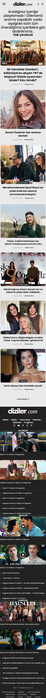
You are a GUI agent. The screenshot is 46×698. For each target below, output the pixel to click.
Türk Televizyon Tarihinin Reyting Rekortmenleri (20, 673)
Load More (22, 399)
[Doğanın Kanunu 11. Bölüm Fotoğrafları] (23, 470)
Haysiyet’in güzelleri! (10, 668)
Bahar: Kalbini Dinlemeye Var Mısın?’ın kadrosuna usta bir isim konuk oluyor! (23, 244)
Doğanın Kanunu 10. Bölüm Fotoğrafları (17, 493)
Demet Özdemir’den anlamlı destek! (23, 134)
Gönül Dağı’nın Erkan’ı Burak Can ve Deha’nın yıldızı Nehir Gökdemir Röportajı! (23, 292)
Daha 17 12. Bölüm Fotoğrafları (13, 488)
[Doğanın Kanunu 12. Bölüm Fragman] (23, 526)
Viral (23, 333)
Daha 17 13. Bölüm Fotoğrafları (12, 454)
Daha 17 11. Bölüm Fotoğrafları (13, 498)
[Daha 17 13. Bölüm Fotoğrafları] (23, 441)
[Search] (42, 4)
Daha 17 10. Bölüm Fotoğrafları (13, 508)
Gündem (23, 127)
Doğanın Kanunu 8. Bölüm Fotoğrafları (16, 513)
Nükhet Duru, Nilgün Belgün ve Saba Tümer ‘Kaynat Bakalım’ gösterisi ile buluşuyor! (23, 340)
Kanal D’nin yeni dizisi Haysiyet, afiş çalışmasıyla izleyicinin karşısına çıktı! (19, 625)
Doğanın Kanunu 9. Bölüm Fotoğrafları (16, 503)
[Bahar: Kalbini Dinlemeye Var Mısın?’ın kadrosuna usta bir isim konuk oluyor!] (23, 221)
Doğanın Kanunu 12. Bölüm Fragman (14, 539)
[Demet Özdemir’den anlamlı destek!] (23, 109)
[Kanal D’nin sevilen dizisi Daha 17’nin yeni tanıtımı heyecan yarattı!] (23, 640)
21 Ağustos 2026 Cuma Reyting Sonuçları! (18, 658)
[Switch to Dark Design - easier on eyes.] (38, 4)
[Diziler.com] (23, 4)
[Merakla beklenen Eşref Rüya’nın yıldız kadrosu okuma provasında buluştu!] (23, 164)
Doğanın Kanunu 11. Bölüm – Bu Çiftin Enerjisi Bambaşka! (23, 583)
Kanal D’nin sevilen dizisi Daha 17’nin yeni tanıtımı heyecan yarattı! (19, 653)
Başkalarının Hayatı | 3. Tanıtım (14, 598)
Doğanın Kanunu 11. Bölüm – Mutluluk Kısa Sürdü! (20, 588)
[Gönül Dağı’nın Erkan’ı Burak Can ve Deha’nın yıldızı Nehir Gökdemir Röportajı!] (23, 269)
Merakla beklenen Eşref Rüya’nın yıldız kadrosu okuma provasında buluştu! (23, 191)
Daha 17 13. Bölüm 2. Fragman (12, 567)
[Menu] (4, 4)
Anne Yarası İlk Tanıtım (11, 573)
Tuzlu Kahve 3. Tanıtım (11, 578)
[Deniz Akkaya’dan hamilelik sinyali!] (23, 366)
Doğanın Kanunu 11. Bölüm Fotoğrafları (15, 483)
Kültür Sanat (23, 64)
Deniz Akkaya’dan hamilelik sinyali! (23, 385)
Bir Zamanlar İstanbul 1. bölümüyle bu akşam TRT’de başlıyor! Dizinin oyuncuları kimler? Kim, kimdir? (23, 74)
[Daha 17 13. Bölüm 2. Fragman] (23, 555)
